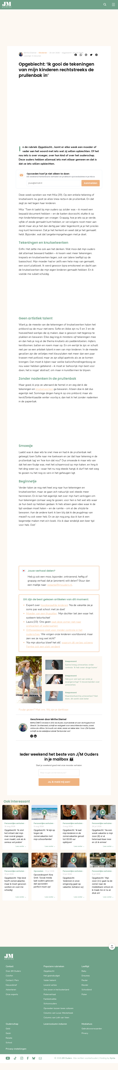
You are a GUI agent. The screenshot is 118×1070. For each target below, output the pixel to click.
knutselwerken (44, 389)
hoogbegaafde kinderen (54, 605)
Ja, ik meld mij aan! (59, 781)
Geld (8, 1028)
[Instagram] (31, 736)
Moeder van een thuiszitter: (41, 613)
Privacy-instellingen (16, 1048)
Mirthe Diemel (30, 53)
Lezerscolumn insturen (55, 1024)
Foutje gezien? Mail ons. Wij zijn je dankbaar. (44, 709)
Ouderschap (12, 1024)
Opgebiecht (49, 971)
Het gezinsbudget (52, 975)
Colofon (9, 975)
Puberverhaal (50, 994)
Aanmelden (90, 183)
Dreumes (86, 975)
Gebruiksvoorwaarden (92, 1028)
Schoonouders (50, 1003)
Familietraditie (50, 999)
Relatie (9, 1038)
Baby (84, 971)
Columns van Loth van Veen (56, 1017)
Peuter (85, 980)
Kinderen (43, 53)
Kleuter (85, 985)
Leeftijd (85, 966)
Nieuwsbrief (11, 985)
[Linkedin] (35, 736)
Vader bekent (50, 980)
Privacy (85, 1033)
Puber (84, 994)
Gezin (8, 1033)
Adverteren (11, 989)
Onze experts (12, 994)
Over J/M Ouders (13, 971)
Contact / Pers (12, 980)
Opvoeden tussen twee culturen (58, 1008)
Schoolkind (87, 989)
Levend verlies (50, 985)
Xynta (112, 1058)
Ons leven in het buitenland (56, 989)
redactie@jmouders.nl (59, 585)
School (9, 1042)
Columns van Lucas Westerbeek (58, 1013)
